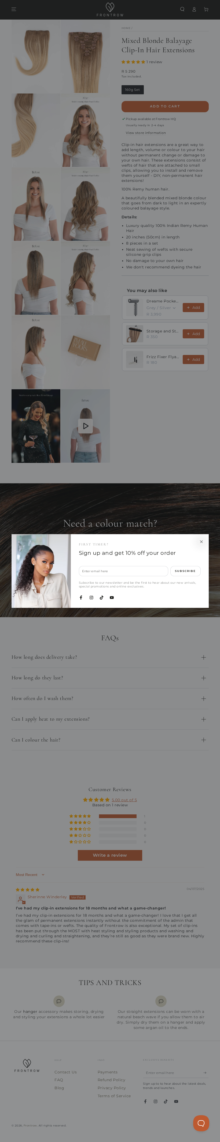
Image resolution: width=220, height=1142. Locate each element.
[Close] (201, 541)
